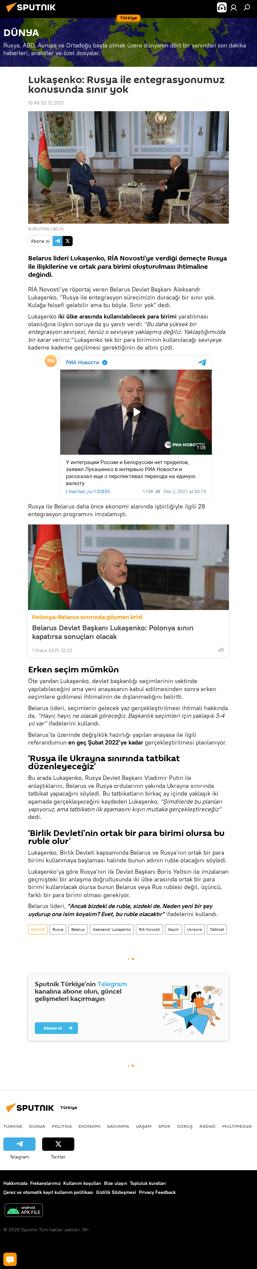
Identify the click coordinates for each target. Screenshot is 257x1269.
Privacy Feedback (157, 1192)
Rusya (58, 929)
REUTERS (40, 228)
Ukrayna (194, 929)
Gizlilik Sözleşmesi (116, 1192)
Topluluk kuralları (148, 1183)
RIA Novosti (149, 929)
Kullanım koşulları (82, 1183)
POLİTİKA (62, 1126)
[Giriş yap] (233, 7)
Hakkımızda (15, 1183)
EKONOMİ (89, 1126)
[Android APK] (24, 1211)
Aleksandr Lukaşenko (112, 929)
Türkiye (12, 1126)
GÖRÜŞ (185, 1126)
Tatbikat (217, 929)
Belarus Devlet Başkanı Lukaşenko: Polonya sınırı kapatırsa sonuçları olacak (113, 632)
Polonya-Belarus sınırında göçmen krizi (87, 617)
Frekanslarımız (45, 1183)
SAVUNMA (118, 1126)
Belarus (78, 929)
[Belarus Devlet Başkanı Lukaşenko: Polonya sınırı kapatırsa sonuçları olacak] (128, 567)
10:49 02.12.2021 (46, 103)
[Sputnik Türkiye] (32, 13)
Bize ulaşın (115, 1183)
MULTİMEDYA (237, 1126)
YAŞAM (144, 1126)
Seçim (173, 929)
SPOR (164, 1126)
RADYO (207, 1126)
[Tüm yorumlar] (10, 1259)
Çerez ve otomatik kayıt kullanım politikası (48, 1192)
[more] (221, 649)
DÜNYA (38, 929)
